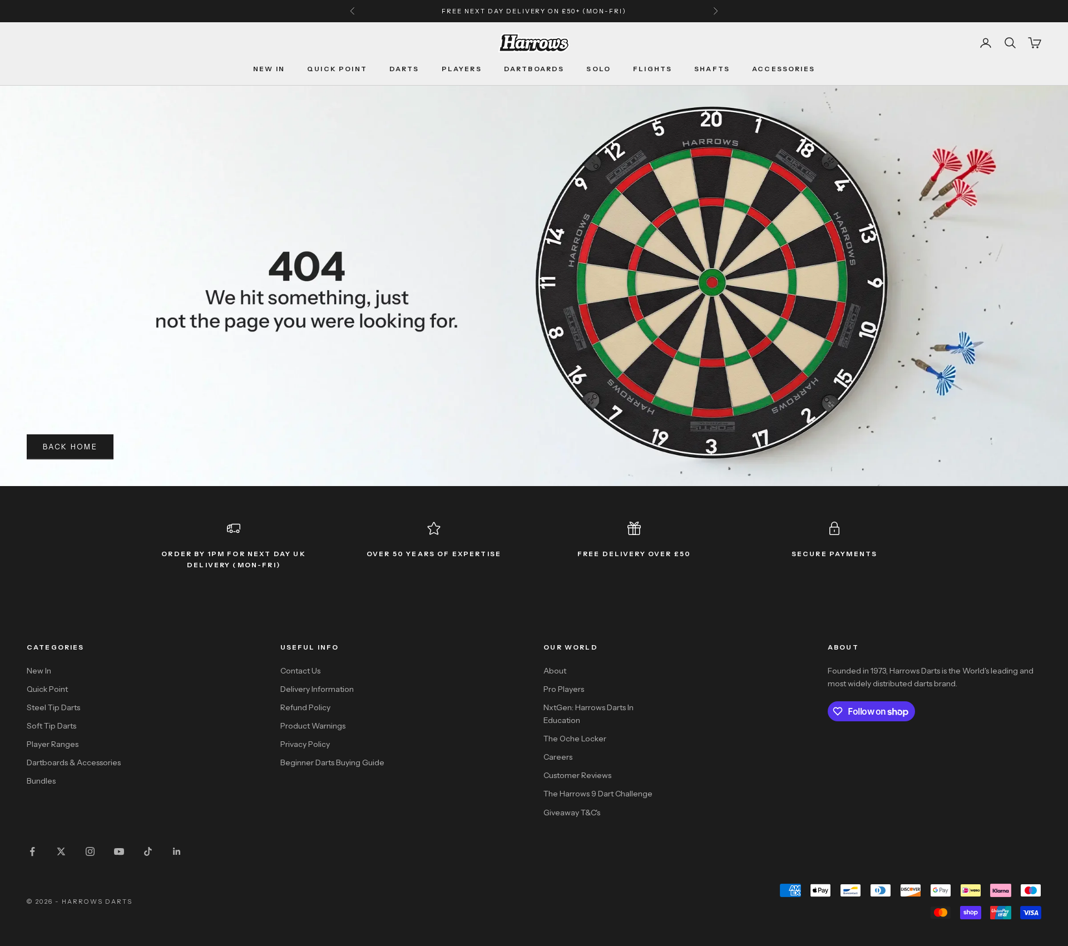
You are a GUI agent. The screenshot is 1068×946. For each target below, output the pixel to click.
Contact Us (300, 671)
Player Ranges (52, 744)
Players (462, 69)
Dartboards (534, 69)
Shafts (712, 69)
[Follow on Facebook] (32, 851)
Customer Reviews (577, 775)
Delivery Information (317, 689)
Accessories (783, 69)
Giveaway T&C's (571, 813)
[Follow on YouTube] (119, 851)
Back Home (70, 446)
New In (269, 69)
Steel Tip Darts (53, 707)
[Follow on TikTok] (148, 851)
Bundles (41, 781)
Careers (557, 757)
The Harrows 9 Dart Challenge (597, 794)
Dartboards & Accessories (74, 762)
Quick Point (337, 69)
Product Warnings (312, 726)
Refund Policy (305, 707)
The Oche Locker (574, 739)
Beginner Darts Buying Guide (332, 762)
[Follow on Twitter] (61, 851)
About (554, 671)
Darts (404, 69)
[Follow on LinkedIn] (176, 851)
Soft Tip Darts (51, 726)
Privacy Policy (305, 744)
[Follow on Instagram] (90, 851)
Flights (652, 69)
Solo (598, 69)
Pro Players (563, 689)
